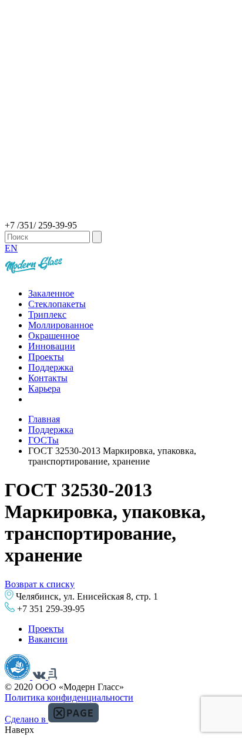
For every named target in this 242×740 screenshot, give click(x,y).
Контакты (48, 378)
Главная (44, 419)
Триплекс (47, 314)
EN (11, 248)
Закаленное (51, 293)
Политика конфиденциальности (69, 697)
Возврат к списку (40, 584)
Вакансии (48, 639)
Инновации (51, 346)
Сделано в (26, 719)
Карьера (44, 388)
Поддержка (50, 367)
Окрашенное (53, 336)
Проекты (46, 357)
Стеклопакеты (57, 304)
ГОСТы (43, 440)
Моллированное (60, 325)
